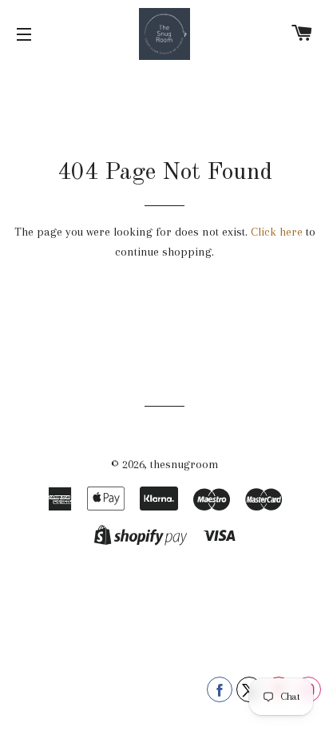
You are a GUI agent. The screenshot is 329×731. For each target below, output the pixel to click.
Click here (277, 231)
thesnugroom (184, 464)
